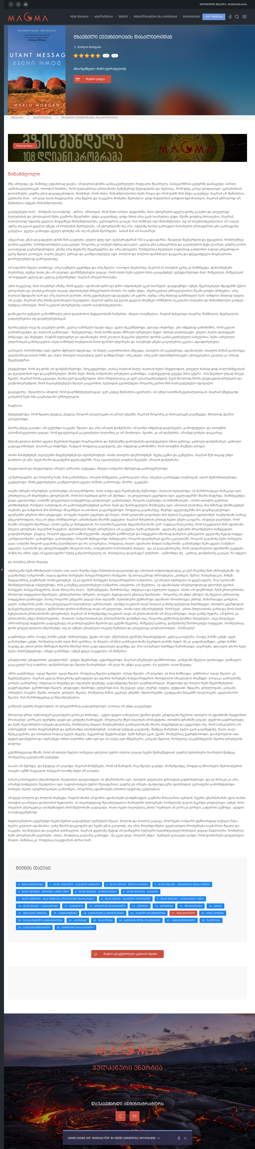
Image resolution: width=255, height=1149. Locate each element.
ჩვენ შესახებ (79, 16)
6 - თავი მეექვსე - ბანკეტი (140, 891)
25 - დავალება (103, 920)
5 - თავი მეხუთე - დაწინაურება (96, 891)
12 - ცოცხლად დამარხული (107, 906)
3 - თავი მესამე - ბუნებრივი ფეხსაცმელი (182, 884)
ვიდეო (123, 16)
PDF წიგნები (214, 16)
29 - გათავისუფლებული (34, 927)
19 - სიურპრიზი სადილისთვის (103, 913)
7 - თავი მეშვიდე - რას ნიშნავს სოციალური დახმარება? (56, 898)
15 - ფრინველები (190, 906)
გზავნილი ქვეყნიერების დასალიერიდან (89, 117)
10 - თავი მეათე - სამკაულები (38, 906)
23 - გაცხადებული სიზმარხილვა (40, 920)
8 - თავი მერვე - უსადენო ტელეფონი (125, 898)
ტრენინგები (191, 16)
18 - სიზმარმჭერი (65, 913)
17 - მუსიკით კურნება (32, 913)
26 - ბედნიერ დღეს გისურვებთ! (139, 920)
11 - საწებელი (73, 906)
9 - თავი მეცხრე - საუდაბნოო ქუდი (180, 898)
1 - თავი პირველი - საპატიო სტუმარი (75, 884)
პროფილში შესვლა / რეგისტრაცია (223, 4)
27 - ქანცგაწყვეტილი (181, 920)
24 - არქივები (78, 920)
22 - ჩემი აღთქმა (212, 913)
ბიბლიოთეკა (103, 16)
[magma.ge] (28, 16)
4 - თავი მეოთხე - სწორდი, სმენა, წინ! (43, 891)
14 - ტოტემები (164, 906)
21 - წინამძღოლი (183, 913)
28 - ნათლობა (211, 920)
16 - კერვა (215, 906)
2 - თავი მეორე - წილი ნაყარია (127, 884)
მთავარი (17, 117)
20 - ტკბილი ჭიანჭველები (147, 913)
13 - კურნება (140, 906)
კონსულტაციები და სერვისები (155, 16)
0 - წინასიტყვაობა (30, 884)
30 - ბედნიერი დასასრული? (75, 927)
